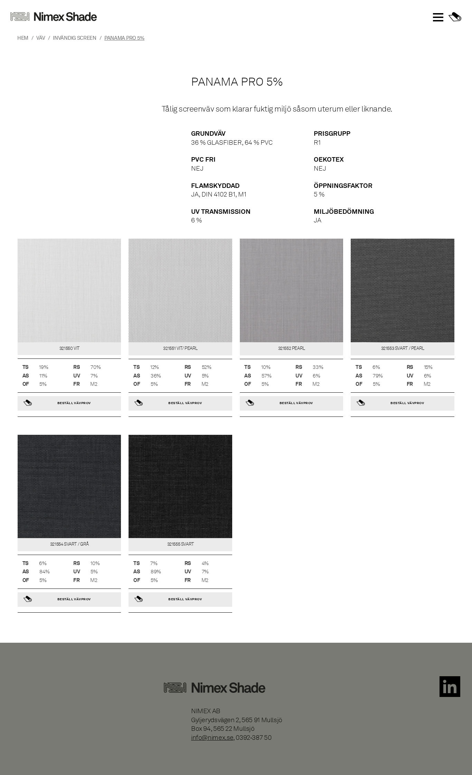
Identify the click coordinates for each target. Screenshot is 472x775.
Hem (22, 38)
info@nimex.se (212, 737)
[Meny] (438, 17)
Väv (40, 38)
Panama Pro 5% (124, 38)
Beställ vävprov (74, 402)
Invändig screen (74, 38)
